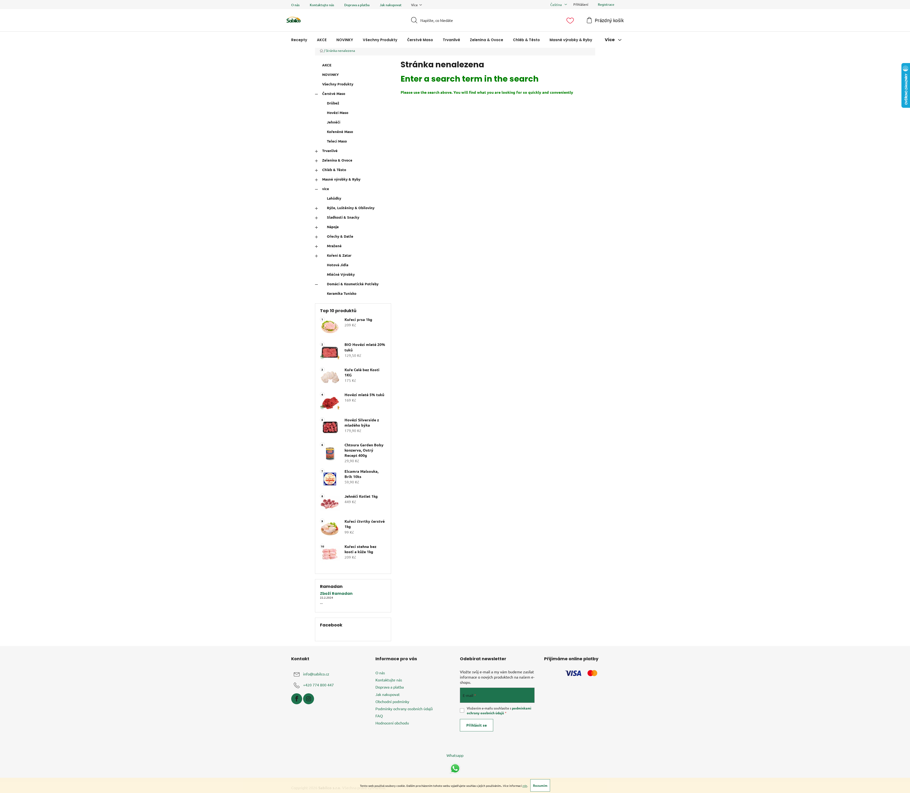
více (325, 188)
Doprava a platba (356, 5)
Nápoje (333, 226)
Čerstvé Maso (333, 93)
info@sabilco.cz (316, 673)
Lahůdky (334, 198)
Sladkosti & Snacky (343, 217)
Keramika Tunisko (341, 293)
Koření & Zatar (339, 255)
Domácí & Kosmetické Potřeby (353, 283)
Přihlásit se (476, 725)
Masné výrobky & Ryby (341, 179)
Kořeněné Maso (340, 131)
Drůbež (333, 103)
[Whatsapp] (455, 767)
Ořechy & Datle (340, 236)
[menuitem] (299, 40)
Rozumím (540, 785)
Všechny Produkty (337, 84)
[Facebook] (296, 698)
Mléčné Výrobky (341, 274)
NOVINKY (330, 74)
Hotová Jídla (337, 264)
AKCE (326, 65)
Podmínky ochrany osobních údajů (404, 708)
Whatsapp (455, 755)
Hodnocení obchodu (392, 722)
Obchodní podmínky (392, 701)
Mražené (334, 245)
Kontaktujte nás (322, 5)
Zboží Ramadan (336, 593)
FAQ (379, 715)
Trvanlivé (330, 150)
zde (524, 786)
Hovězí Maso (337, 112)
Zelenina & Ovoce (337, 160)
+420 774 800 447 (318, 684)
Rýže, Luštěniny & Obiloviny (350, 207)
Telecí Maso (337, 141)
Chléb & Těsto (334, 169)
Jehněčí (333, 122)
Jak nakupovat (391, 5)
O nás (295, 5)
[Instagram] (308, 698)
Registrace (606, 4)
